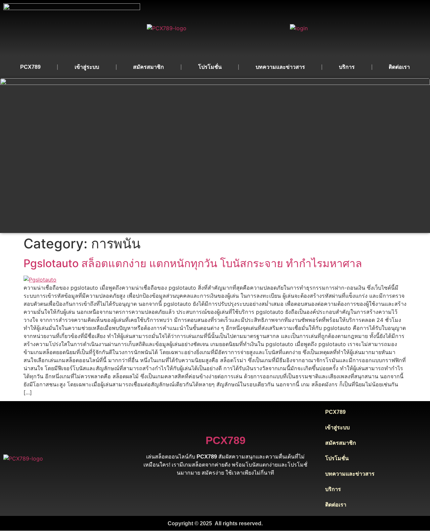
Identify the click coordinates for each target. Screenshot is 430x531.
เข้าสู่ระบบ (87, 67)
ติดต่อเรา (399, 67)
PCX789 (30, 67)
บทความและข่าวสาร (280, 67)
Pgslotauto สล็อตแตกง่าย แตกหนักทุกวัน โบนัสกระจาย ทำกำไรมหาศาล (193, 263)
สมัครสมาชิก (148, 67)
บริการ (347, 67)
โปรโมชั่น (210, 67)
